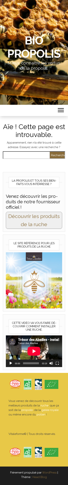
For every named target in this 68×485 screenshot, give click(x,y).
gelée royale (50, 410)
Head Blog (39, 477)
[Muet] (51, 363)
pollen (41, 414)
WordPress (49, 472)
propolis (27, 410)
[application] (34, 351)
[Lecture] (11, 363)
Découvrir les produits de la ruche (34, 220)
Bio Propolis (34, 47)
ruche (44, 405)
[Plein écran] (57, 363)
